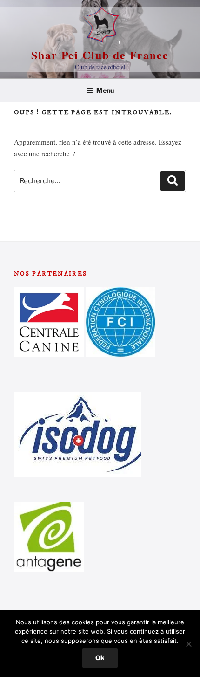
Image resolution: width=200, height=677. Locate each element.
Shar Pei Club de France (100, 55)
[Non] (188, 644)
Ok (100, 658)
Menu (105, 90)
